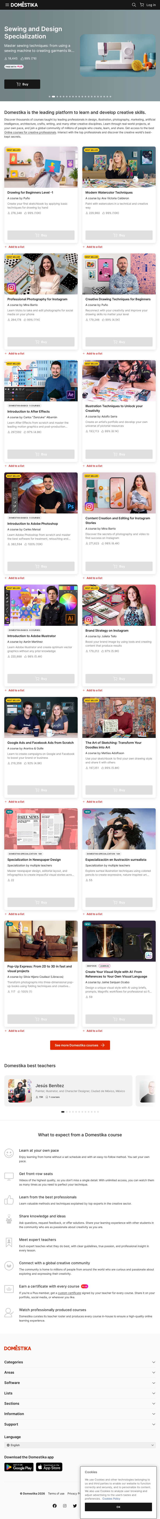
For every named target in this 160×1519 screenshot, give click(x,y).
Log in (151, 5)
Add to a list (16, 246)
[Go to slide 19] (107, 96)
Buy (30, 84)
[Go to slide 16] (98, 96)
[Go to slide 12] (85, 96)
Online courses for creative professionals (30, 132)
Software (12, 1383)
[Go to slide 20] (110, 96)
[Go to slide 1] (49, 96)
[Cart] (142, 5)
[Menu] (7, 5)
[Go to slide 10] (79, 96)
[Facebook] (55, 1506)
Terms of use (56, 1493)
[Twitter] (75, 1506)
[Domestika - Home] (80, 1347)
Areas (9, 1372)
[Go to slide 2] (53, 96)
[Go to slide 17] (101, 96)
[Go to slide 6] (67, 96)
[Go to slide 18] (104, 96)
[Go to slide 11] (82, 96)
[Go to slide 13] (88, 96)
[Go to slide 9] (76, 96)
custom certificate (69, 1293)
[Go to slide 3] (56, 96)
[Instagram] (65, 1506)
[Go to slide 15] (95, 96)
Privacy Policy (76, 1493)
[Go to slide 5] (63, 96)
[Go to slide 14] (91, 96)
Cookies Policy (111, 1498)
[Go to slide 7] (70, 96)
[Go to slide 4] (60, 96)
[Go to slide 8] (73, 96)
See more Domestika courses (76, 1045)
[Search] (134, 5)
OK (118, 1507)
